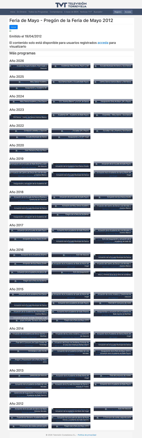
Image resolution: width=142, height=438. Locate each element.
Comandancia (56, 12)
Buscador (98, 12)
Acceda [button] (128, 12)
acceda (103, 43)
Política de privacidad (87, 435)
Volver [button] (13, 27)
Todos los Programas (38, 12)
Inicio (12, 12)
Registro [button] (117, 12)
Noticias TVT (86, 12)
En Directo (22, 12)
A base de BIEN (71, 12)
